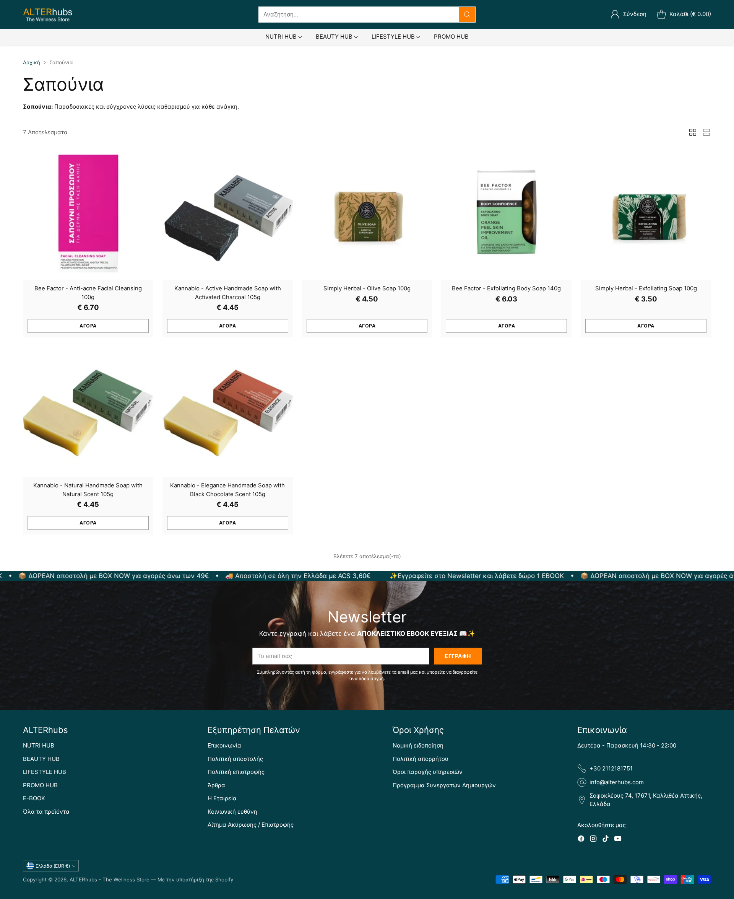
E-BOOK (34, 798)
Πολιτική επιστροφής (236, 771)
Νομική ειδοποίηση (418, 745)
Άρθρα (216, 785)
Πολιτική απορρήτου (420, 758)
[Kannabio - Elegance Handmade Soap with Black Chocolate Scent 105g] (227, 412)
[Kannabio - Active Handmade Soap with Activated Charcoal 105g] (227, 214)
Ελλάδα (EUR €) (53, 866)
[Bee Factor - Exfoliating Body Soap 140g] (506, 214)
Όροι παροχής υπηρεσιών (428, 771)
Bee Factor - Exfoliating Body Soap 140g (506, 288)
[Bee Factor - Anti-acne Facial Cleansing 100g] (88, 214)
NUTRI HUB (38, 745)
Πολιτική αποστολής (235, 758)
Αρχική (31, 62)
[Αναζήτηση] (467, 15)
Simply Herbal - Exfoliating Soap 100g (646, 288)
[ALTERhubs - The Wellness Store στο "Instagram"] (593, 840)
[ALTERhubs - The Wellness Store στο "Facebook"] (581, 840)
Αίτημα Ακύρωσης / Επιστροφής (251, 824)
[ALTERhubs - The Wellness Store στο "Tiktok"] (605, 840)
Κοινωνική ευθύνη (232, 811)
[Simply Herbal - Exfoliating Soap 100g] (646, 214)
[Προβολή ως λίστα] (706, 132)
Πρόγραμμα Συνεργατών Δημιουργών (444, 785)
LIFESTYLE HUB (44, 771)
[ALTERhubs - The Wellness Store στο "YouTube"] (617, 840)
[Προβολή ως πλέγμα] (692, 132)
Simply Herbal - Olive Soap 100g (367, 288)
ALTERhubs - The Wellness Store (109, 879)
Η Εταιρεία (222, 798)
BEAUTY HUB (41, 758)
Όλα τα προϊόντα (46, 811)
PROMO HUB (40, 785)
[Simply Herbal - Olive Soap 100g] (367, 214)
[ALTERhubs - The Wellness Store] (48, 14)
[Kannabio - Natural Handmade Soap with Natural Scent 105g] (88, 412)
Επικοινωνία (224, 745)
